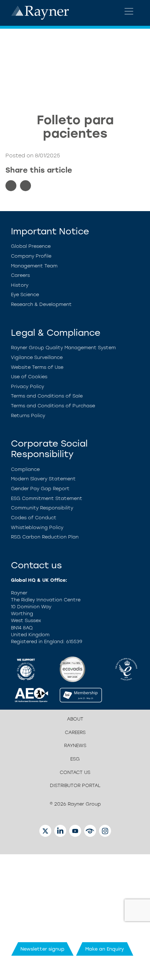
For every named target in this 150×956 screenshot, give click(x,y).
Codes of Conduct (33, 517)
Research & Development (41, 304)
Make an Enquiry (104, 949)
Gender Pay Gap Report (40, 488)
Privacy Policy (27, 386)
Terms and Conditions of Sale (47, 396)
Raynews (75, 745)
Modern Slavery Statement (43, 478)
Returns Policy (28, 415)
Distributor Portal (75, 785)
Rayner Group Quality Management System (63, 347)
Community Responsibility (42, 508)
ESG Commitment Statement (46, 498)
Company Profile (31, 256)
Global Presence (31, 246)
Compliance (25, 469)
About (75, 719)
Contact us (75, 772)
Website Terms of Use (37, 367)
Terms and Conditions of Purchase (53, 405)
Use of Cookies (29, 376)
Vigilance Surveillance (37, 357)
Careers (20, 275)
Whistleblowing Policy (37, 527)
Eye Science (25, 294)
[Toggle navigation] (129, 11)
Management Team (34, 266)
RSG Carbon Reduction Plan (45, 537)
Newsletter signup (42, 949)
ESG (75, 759)
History (19, 285)
